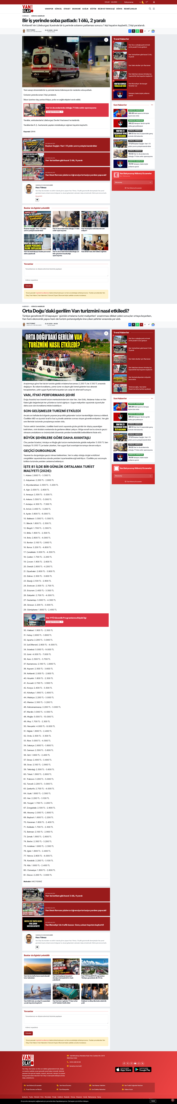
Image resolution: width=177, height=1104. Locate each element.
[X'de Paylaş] (133, 31)
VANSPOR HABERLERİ (136, 110)
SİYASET (67, 9)
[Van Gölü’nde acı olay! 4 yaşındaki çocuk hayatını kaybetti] (37, 991)
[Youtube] (135, 1063)
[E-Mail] (37, 200)
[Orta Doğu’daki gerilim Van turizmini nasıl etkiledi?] (66, 355)
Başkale (66, 1097)
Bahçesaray (92, 1097)
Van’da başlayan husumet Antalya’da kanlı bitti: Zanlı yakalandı (63, 978)
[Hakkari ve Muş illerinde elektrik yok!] (94, 991)
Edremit (36, 1097)
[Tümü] (152, 105)
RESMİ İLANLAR (130, 9)
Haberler (25, 16)
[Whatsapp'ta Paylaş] (137, 31)
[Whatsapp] (139, 1063)
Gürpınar (79, 1097)
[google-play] (143, 1069)
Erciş (42, 1097)
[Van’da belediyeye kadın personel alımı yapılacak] (37, 242)
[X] (127, 1063)
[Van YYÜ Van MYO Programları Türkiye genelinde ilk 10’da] (94, 966)
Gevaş (73, 1097)
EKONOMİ (76, 9)
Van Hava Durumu (65, 1085)
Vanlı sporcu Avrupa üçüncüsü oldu (138, 114)
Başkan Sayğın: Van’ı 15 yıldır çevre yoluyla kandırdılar (139, 145)
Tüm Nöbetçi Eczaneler (134, 188)
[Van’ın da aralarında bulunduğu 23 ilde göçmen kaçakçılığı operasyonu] (66, 242)
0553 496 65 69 (75, 1062)
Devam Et (38, 196)
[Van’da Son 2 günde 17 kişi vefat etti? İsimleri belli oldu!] (66, 991)
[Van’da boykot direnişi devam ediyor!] (94, 219)
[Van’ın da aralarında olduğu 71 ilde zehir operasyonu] (66, 219)
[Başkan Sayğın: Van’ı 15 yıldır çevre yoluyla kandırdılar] (37, 219)
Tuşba (31, 1097)
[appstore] (124, 1069)
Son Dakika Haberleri (98, 1089)
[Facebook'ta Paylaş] (129, 31)
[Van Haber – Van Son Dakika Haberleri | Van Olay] (27, 8)
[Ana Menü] (154, 9)
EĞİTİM (93, 9)
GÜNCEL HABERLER (38, 16)
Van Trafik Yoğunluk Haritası (133, 1085)
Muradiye (48, 1097)
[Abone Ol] (153, 31)
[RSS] (142, 1063)
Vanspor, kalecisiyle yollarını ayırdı (138, 165)
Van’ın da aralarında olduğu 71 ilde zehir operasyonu (140, 155)
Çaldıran (60, 1097)
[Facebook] (124, 1063)
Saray (99, 1097)
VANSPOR (49, 9)
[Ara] (150, 9)
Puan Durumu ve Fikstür (34, 1089)
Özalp (54, 1097)
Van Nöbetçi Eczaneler (34, 1085)
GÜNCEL (58, 9)
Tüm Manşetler (64, 1089)
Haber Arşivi (129, 1089)
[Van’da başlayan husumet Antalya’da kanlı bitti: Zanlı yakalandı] (66, 966)
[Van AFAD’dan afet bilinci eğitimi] (94, 242)
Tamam (153, 1101)
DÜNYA (119, 9)
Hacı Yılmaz (41, 188)
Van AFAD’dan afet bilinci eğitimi (93, 251)
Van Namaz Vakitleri (98, 1085)
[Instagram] (131, 1063)
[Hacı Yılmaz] (29, 189)
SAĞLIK (85, 9)
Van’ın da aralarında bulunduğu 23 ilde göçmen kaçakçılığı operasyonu (66, 253)
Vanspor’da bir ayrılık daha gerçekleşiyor (139, 124)
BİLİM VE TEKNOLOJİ (106, 9)
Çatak (85, 1097)
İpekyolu (25, 1097)
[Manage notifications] (172, 1100)
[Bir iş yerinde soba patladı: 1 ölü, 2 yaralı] (66, 61)
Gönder (28, 286)
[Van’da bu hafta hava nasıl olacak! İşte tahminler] (37, 966)
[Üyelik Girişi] (153, 2)
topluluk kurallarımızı (42, 293)
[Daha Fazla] (141, 31)
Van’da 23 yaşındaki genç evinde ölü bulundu (140, 135)
